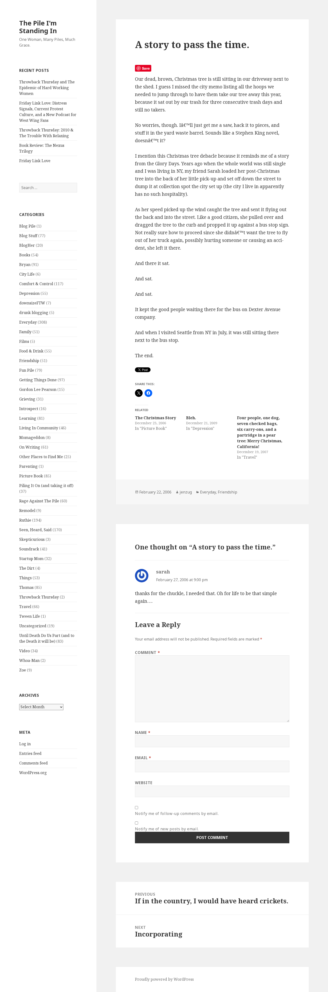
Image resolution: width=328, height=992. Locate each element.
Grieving (27, 399)
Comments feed (33, 763)
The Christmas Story (155, 417)
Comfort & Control (36, 283)
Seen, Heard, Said (35, 529)
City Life (27, 274)
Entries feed (30, 753)
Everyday (28, 322)
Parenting (28, 466)
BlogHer (27, 245)
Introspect (28, 408)
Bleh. (191, 417)
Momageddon (32, 437)
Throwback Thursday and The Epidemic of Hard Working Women (47, 87)
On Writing (29, 447)
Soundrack (29, 549)
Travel (25, 606)
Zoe (22, 670)
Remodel (27, 510)
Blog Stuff (28, 235)
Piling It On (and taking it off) (46, 485)
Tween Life (29, 616)
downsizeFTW (32, 303)
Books (24, 255)
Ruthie (25, 520)
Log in (25, 743)
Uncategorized (32, 625)
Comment (147, 652)
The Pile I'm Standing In (38, 26)
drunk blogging (33, 312)
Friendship (29, 360)
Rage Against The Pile (39, 501)
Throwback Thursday (39, 597)
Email (143, 757)
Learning (27, 418)
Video (24, 650)
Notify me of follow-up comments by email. (177, 813)
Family (25, 331)
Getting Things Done (38, 379)
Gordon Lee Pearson (37, 389)
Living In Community (38, 428)
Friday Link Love (34, 160)
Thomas (26, 587)
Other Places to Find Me (41, 456)
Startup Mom (31, 558)
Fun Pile (26, 370)
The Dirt (26, 568)
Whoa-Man (29, 660)
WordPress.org (33, 772)
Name (142, 732)
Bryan (24, 264)
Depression (29, 293)
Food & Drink (31, 351)
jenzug (186, 492)
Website (143, 782)
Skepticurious (32, 539)
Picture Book (31, 476)
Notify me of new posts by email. (167, 829)
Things (25, 577)
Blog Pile (27, 226)
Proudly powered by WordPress (164, 979)
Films (24, 341)
